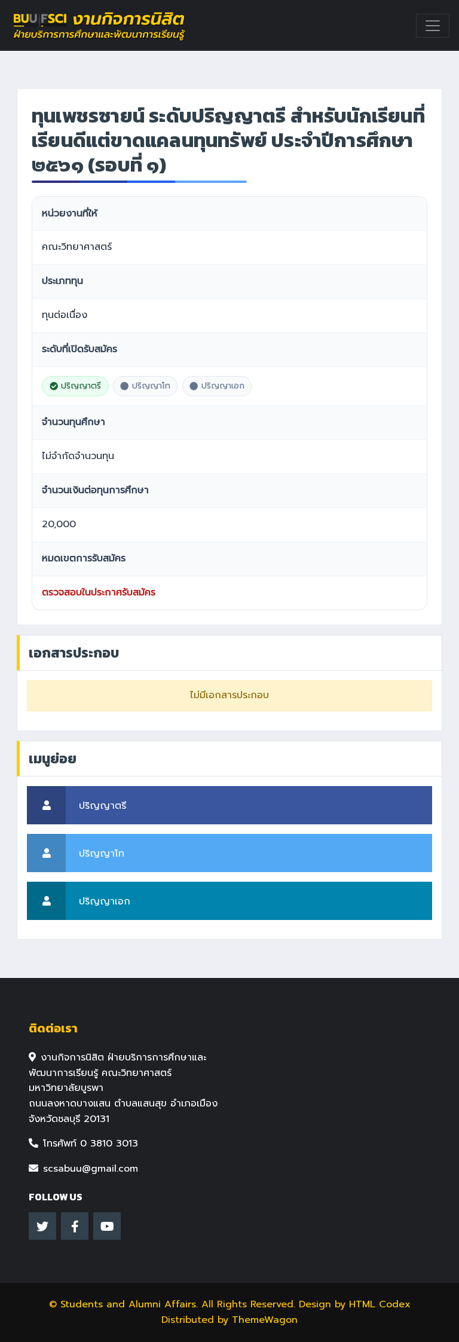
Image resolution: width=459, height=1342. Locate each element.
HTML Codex (380, 1304)
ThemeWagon (265, 1320)
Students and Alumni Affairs (128, 1304)
